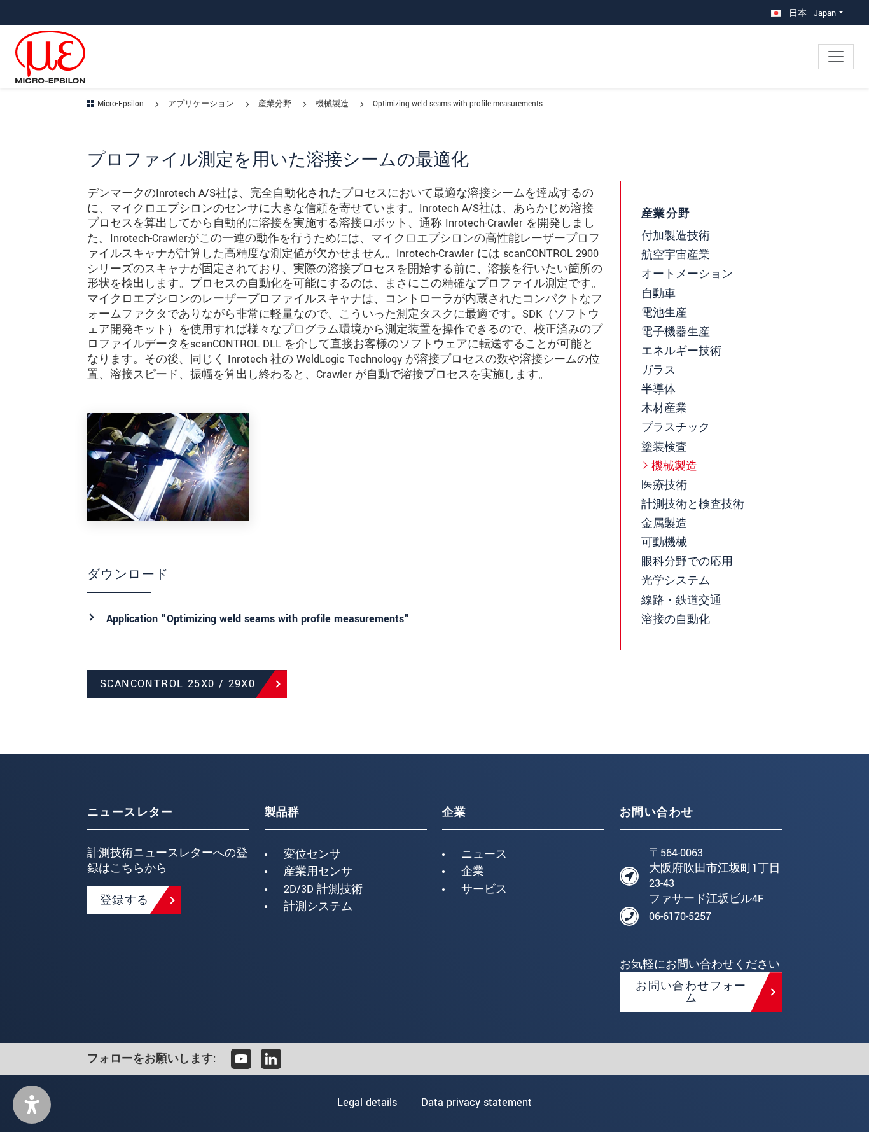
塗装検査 (664, 447)
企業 (472, 871)
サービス (484, 889)
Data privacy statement (476, 1102)
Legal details (367, 1102)
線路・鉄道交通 (681, 600)
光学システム (675, 580)
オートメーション (687, 274)
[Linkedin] (271, 1059)
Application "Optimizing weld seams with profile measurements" (258, 618)
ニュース (484, 854)
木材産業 (664, 408)
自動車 (658, 293)
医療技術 (664, 485)
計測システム (318, 906)
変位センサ (312, 854)
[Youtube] (241, 1059)
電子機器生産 (675, 332)
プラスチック (675, 427)
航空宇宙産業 (675, 255)
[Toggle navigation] (836, 56)
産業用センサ (318, 871)
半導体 (658, 389)
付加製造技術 (675, 235)
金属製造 (664, 523)
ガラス (658, 370)
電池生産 (664, 312)
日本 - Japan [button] (811, 13)
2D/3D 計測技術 (323, 889)
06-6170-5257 (680, 916)
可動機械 (664, 542)
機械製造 (674, 466)
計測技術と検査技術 (692, 504)
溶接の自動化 (675, 619)
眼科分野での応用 (687, 561)
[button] (32, 1105)
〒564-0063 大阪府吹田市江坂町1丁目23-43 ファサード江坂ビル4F (715, 875)
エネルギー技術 (681, 351)
